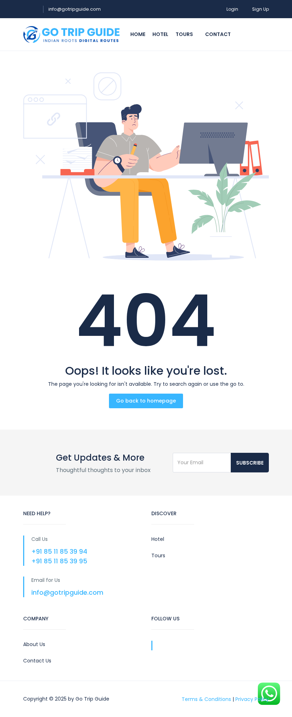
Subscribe (250, 462)
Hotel (160, 34)
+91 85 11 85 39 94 (59, 551)
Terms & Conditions (206, 698)
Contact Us (37, 660)
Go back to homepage (146, 400)
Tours (185, 34)
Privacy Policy (252, 698)
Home (137, 34)
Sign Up (260, 9)
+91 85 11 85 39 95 (59, 561)
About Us (34, 644)
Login (232, 9)
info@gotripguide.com (74, 9)
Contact (218, 34)
